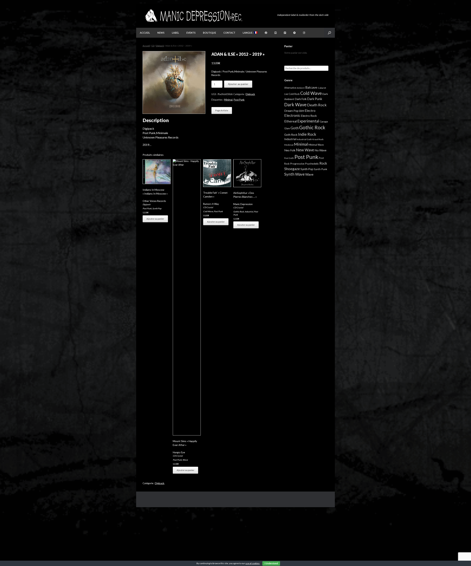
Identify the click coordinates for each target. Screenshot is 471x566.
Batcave (311, 87)
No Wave (320, 150)
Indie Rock (307, 134)
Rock (323, 163)
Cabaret (322, 87)
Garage (324, 121)
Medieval (288, 145)
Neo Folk (289, 150)
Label (175, 32)
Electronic (292, 115)
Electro (310, 110)
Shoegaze (292, 169)
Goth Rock (291, 134)
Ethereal (290, 121)
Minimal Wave (316, 144)
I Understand (271, 563)
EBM (301, 110)
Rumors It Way (211, 203)
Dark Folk (301, 99)
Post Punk (239, 99)
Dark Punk (314, 99)
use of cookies (252, 563)
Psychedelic (312, 163)
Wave (185, 460)
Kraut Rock (317, 139)
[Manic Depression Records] (193, 15)
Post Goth (289, 158)
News (160, 32)
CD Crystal (178, 456)
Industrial (249, 211)
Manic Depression (243, 204)
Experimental (308, 121)
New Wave (305, 150)
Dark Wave (295, 104)
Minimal (228, 99)
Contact (229, 32)
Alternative (290, 87)
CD (152, 45)
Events (191, 32)
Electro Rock (309, 115)
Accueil (145, 32)
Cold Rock (294, 93)
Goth (295, 128)
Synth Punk (320, 169)
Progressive (297, 163)
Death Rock (317, 105)
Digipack (160, 45)
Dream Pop (291, 110)
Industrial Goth (304, 139)
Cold (286, 94)
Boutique (209, 32)
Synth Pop (156, 208)
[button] (329, 33)
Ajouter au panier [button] (155, 218)
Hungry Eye (179, 452)
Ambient (301, 88)
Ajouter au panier (238, 84)
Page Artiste (221, 110)
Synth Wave (294, 174)
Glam (287, 128)
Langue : (248, 32)
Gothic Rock (238, 211)
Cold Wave (208, 211)
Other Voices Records (154, 201)
